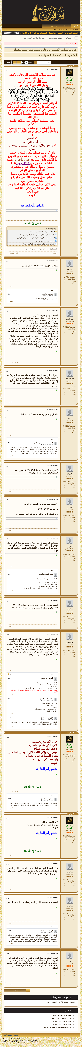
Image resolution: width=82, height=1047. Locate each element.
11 (11, 990)
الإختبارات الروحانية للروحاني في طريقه (57, 1027)
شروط (34, 249)
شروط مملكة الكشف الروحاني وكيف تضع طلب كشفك (45, 49)
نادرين (69, 546)
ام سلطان (69, 642)
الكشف (38, 249)
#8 (7, 539)
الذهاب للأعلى (8, 1035)
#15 (8, 954)
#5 (7, 410)
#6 (7, 466)
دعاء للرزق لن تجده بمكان (62, 1021)
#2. (9, 294)
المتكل (69, 507)
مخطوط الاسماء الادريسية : (61, 1015)
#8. (9, 574)
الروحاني (43, 249)
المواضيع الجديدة (72, 29)
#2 (7, 262)
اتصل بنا (16, 1035)
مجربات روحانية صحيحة (55, 38)
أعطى (74, 94)
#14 (8, 898)
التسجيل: (73, 88)
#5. (9, 443)
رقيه (69, 418)
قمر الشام (70, 319)
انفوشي (50, 678)
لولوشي (50, 717)
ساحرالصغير (49, 574)
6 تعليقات (52, 674)
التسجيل (66, 26)
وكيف (27, 249)
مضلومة (70, 609)
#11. (9, 799)
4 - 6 (11, 674)
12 (6, 990)
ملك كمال (50, 699)
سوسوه (50, 294)
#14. (9, 930)
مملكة (30, 249)
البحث (45, 26)
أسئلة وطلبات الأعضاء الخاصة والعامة (34, 38)
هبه (69, 962)
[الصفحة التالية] (15, 62)
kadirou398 (69, 379)
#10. (9, 678)
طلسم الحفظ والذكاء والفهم (61, 1018)
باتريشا (69, 474)
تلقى (74, 92)
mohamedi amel (47, 443)
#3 (7, 311)
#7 (7, 500)
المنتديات (75, 26)
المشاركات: (72, 90)
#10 (8, 635)
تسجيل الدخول (55, 26)
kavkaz (69, 269)
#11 (8, 737)
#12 (8, 818)
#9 (7, 601)
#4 (7, 371)
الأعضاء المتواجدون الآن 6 (67, 1002)
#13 (8, 864)
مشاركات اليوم (59, 29)
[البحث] (35, 62)
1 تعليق (52, 290)
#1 (7, 70)
